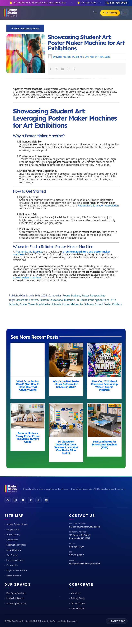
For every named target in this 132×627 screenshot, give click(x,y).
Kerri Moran (63, 57)
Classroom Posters (27, 300)
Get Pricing (11, 555)
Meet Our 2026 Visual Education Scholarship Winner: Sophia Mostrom (104, 360)
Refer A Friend (13, 575)
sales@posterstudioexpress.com (84, 563)
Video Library (13, 534)
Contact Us (12, 565)
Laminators (12, 539)
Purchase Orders (15, 560)
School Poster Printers (108, 304)
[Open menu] (124, 12)
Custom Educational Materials (57, 300)
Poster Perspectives (93, 296)
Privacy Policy (78, 598)
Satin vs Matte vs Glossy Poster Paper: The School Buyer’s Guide (27, 416)
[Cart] (94, 13)
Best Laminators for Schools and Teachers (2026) (104, 420)
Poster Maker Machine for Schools (40, 304)
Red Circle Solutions (16, 593)
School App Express (16, 603)
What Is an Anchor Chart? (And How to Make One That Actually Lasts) (27, 360)
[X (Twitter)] (31, 500)
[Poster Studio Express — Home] (10, 12)
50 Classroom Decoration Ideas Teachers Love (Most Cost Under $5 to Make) (66, 420)
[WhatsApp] (68, 69)
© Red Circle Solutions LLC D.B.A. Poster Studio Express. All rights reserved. (41, 621)
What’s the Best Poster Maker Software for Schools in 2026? (66, 360)
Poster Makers (71, 296)
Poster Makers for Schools (78, 304)
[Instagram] (15, 500)
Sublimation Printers (16, 544)
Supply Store (12, 529)
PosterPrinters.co (15, 598)
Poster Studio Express (29, 252)
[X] (57, 69)
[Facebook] (51, 69)
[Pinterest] (74, 69)
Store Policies (78, 608)
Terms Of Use (78, 603)
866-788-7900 (76, 546)
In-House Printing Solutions (92, 300)
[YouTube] (23, 500)
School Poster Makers (17, 524)
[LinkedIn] (63, 69)
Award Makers (13, 549)
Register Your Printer (16, 570)
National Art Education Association (98, 206)
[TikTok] (38, 500)
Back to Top (118, 621)
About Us (75, 593)
